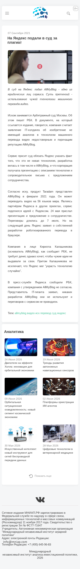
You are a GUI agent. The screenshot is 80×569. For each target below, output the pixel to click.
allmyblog (20, 313)
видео (31, 313)
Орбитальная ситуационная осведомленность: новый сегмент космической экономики (20, 409)
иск (37, 313)
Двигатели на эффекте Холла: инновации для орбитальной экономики (19, 366)
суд (54, 313)
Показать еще (43, 475)
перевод (45, 313)
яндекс (61, 313)
